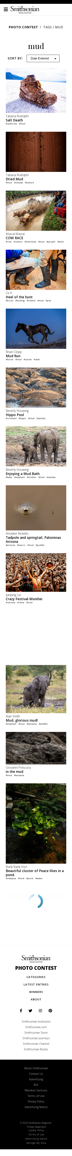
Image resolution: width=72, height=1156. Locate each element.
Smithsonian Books (36, 1049)
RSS (36, 1085)
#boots (9, 300)
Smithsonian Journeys (36, 1038)
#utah (37, 359)
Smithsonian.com (36, 1027)
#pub (48, 300)
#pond (29, 878)
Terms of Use (36, 1096)
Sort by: (15, 58)
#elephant (19, 477)
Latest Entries (36, 984)
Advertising (36, 1079)
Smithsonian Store (36, 1032)
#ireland (31, 300)
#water (39, 878)
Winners (36, 992)
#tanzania (32, 723)
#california (11, 123)
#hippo (22, 418)
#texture (29, 182)
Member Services (36, 1090)
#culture (18, 241)
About (36, 999)
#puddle (40, 545)
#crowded (11, 418)
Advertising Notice (36, 1107)
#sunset (28, 359)
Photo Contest (23, 27)
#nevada (18, 182)
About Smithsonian (36, 1068)
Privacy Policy (36, 1101)
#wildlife (43, 723)
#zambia (40, 418)
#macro (21, 545)
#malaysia (11, 878)
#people (50, 241)
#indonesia (30, 241)
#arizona (10, 545)
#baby (9, 477)
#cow (9, 241)
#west (60, 241)
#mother (31, 477)
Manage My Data (36, 1143)
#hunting (20, 300)
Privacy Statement (36, 1126)
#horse (9, 359)
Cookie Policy (36, 1130)
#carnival (10, 602)
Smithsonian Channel (36, 1043)
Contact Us (36, 1074)
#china (20, 602)
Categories (36, 977)
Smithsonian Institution (36, 1021)
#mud (22, 123)
